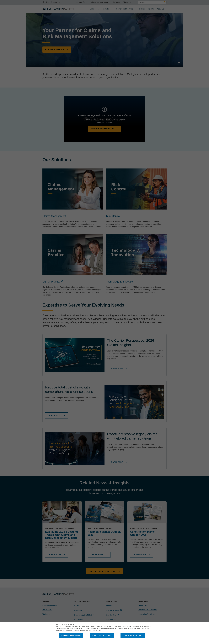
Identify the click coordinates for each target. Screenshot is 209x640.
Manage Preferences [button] (133, 635)
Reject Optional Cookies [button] (101, 635)
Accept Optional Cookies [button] (71, 635)
